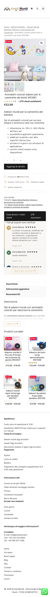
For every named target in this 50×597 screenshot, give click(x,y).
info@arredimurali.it (18, 535)
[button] (37, 8)
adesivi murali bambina (16, 205)
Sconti (6, 579)
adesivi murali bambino (34, 205)
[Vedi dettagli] (17, 346)
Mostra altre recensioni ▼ (25, 271)
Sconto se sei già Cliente (14, 483)
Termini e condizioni (12, 571)
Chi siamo (8, 552)
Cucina (7, 510)
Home (6, 27)
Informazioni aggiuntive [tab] (17, 289)
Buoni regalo (9, 556)
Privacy (7, 491)
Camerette (8, 514)
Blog (6, 560)
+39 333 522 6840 (16, 537)
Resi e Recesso (10, 498)
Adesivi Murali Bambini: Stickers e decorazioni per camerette (21, 30)
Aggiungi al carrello (16, 166)
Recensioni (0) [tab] (13, 294)
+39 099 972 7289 (16, 540)
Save (9, 41)
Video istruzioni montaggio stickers (19, 487)
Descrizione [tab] (12, 284)
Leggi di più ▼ (12, 324)
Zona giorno (9, 507)
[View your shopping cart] (32, 8)
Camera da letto (11, 518)
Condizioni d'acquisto (13, 494)
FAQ (6, 564)
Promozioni (9, 575)
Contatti (7, 567)
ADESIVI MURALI (18, 27)
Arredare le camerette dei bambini (16, 207)
